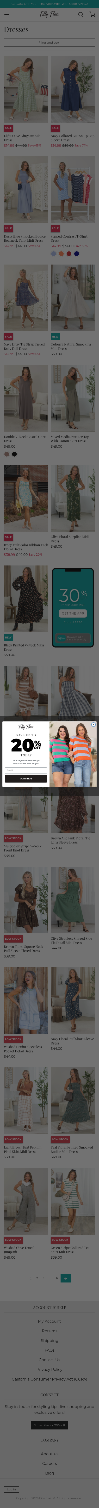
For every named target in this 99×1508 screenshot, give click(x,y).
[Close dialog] (93, 724)
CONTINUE (26, 778)
